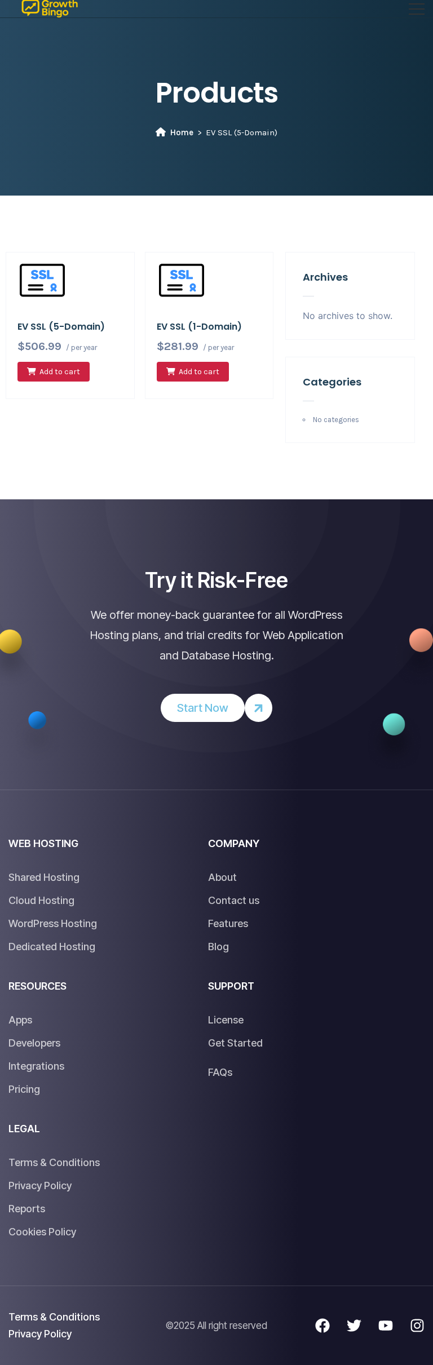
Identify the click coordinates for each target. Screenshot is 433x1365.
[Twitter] (354, 1325)
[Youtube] (385, 1325)
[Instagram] (417, 1325)
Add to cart (59, 371)
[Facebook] (322, 1325)
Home (181, 132)
